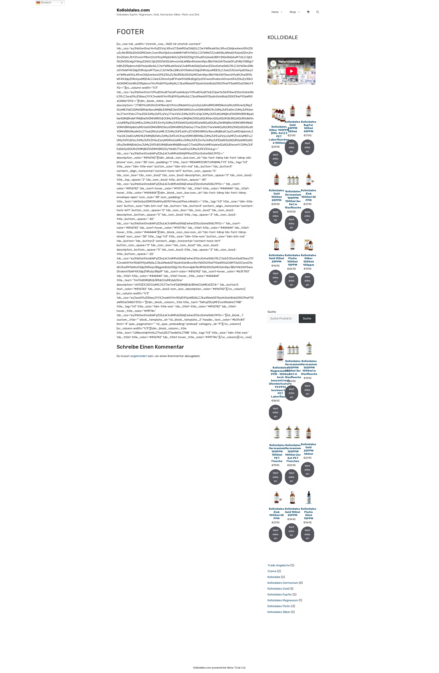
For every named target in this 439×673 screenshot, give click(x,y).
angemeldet (138, 356)
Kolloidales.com (133, 10)
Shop (293, 12)
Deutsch (45, 2)
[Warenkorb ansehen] (308, 12)
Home (274, 12)
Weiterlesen (275, 158)
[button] (317, 12)
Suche (272, 311)
